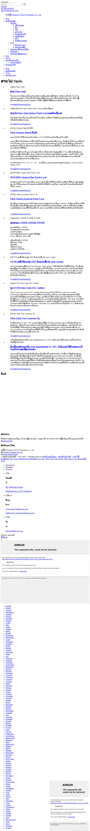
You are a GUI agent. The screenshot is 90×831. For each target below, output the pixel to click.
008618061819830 (11, 454)
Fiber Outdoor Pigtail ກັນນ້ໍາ (24, 132)
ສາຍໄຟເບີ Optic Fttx (37, 459)
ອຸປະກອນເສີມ (20, 47)
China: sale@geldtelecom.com (17, 509)
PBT (17, 30)
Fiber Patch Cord (70, 459)
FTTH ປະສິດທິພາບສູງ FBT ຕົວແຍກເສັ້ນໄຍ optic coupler (36, 261)
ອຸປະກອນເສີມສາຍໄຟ (18, 54)
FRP (16, 38)
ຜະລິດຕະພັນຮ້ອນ (50, 457)
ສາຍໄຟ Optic (20, 45)
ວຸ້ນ (16, 28)
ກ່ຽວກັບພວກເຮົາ (12, 60)
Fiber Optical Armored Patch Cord (27, 199)
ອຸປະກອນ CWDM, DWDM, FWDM (27, 222)
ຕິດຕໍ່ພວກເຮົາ (11, 65)
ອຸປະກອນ (14, 52)
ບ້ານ (7, 19)
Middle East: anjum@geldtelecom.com (20, 513)
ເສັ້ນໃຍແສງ (19, 25)
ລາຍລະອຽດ (26, 104)
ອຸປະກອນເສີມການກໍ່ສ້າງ (19, 49)
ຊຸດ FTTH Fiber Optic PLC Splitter (27, 288)
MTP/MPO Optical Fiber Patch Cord (28, 177)
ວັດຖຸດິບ (13, 23)
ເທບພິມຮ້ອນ (19, 36)
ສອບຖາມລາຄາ (7, 441)
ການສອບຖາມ (15, 104)
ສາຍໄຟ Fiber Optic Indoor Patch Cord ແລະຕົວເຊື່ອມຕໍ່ (36, 113)
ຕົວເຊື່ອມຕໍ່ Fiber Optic (9, 459)
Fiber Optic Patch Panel (54, 459)
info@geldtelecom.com (14, 452)
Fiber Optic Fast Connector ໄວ (25, 318)
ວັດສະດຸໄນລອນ (21, 41)
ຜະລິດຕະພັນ (11, 21)
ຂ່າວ (7, 56)
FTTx (12, 43)
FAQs (8, 58)
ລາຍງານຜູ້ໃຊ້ (15, 63)
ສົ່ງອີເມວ (4, 537)
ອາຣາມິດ (18, 32)
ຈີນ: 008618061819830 (14, 487)
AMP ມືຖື (75, 457)
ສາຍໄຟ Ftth (23, 459)
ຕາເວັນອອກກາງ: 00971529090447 (19, 491)
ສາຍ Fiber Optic (18, 91)
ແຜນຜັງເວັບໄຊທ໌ (64, 457)
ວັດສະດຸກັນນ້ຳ (20, 34)
